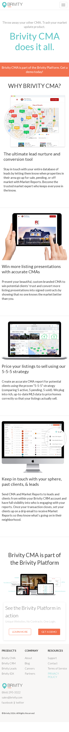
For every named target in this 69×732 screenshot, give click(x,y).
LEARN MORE (20, 631)
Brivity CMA (9, 658)
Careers (30, 668)
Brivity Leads (9, 668)
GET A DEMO (49, 631)
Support (52, 658)
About (28, 658)
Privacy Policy (53, 675)
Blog (27, 663)
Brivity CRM (9, 663)
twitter (20, 702)
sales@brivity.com (12, 697)
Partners (30, 673)
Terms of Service (57, 668)
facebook (7, 702)
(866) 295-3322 (11, 692)
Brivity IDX (8, 673)
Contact (53, 663)
